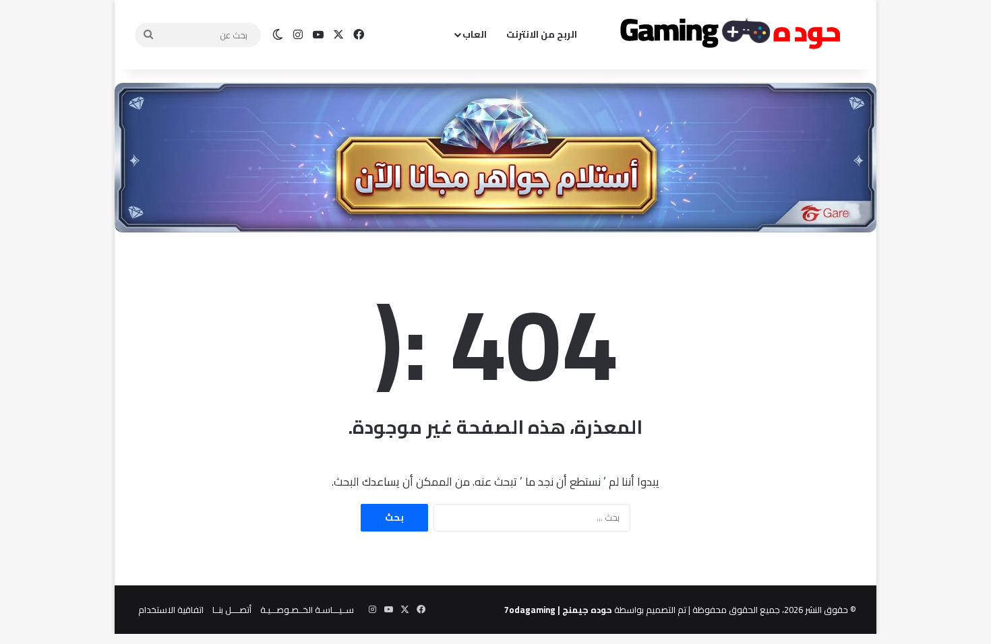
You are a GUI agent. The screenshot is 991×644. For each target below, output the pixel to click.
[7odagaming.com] (728, 35)
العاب (474, 34)
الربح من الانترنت (541, 34)
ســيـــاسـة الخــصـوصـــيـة (307, 610)
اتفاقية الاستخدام (171, 610)
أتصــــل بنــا (231, 610)
